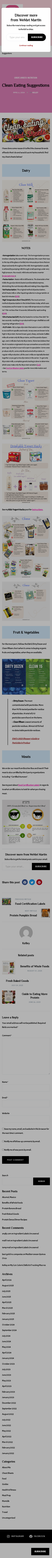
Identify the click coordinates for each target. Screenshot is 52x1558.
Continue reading (26, 45)
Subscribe (37, 37)
